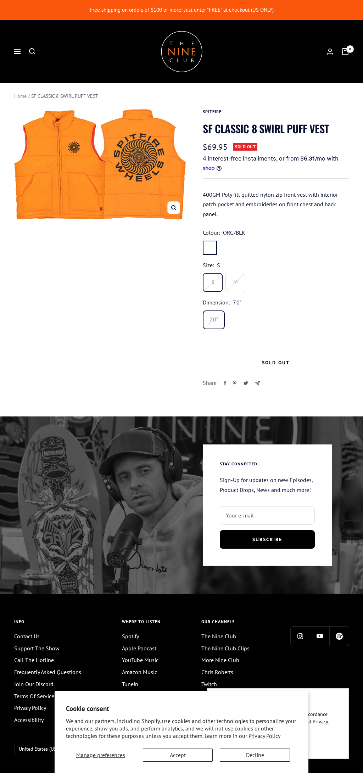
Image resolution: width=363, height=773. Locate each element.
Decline (255, 754)
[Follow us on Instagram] (300, 636)
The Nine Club (218, 636)
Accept (178, 754)
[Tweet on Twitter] (246, 383)
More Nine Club (220, 659)
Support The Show (37, 648)
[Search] (32, 51)
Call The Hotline (34, 659)
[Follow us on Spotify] (339, 636)
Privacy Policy (264, 735)
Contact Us (27, 636)
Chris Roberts (217, 672)
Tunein (130, 684)
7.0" (214, 319)
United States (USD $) (42, 749)
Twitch (209, 684)
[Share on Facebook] (225, 383)
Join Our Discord (34, 684)
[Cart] (345, 51)
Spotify (130, 636)
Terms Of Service (34, 696)
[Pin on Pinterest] (234, 383)
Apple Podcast (139, 648)
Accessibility (29, 719)
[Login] (330, 52)
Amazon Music (139, 672)
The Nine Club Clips (225, 648)
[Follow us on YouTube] (319, 636)
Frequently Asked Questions (47, 672)
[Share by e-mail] (257, 383)
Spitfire (212, 111)
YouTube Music (140, 659)
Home (20, 96)
